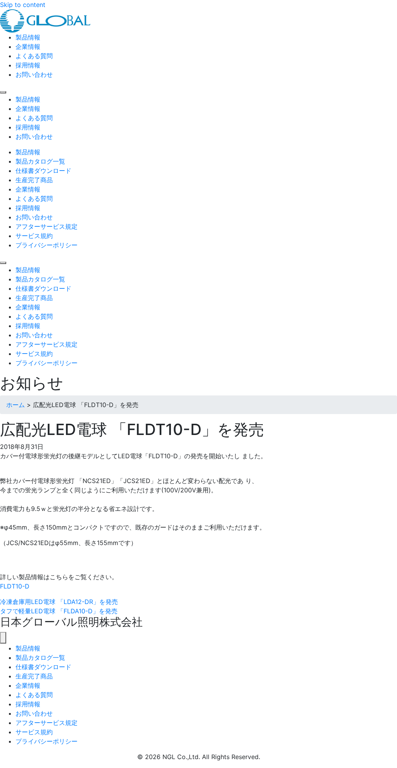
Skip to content (22, 5)
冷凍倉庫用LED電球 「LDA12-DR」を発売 (59, 602)
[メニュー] (3, 638)
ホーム (15, 405)
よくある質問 (34, 695)
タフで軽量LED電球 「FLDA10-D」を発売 (58, 611)
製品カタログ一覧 (40, 657)
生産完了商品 (34, 676)
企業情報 (28, 685)
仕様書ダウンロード (43, 667)
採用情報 (28, 704)
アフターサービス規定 (47, 723)
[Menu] (3, 92)
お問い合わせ (34, 713)
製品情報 (28, 648)
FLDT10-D (14, 586)
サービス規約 (34, 732)
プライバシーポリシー (47, 741)
